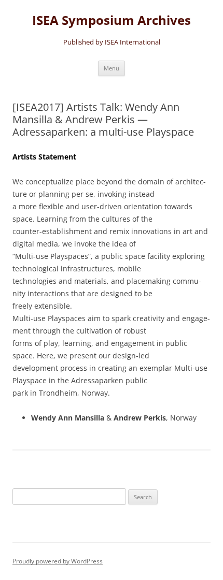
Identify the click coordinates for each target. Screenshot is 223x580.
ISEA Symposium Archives (111, 20)
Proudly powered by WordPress (57, 561)
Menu (111, 68)
